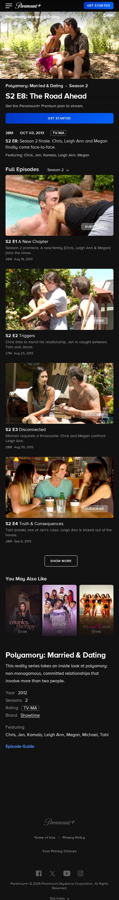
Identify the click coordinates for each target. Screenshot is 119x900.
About (71, 17)
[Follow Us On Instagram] (80, 873)
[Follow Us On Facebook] (39, 873)
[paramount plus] (28, 5)
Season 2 (78, 86)
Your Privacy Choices (59, 851)
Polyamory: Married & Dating (33, 17)
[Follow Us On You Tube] (66, 873)
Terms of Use (45, 837)
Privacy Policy (74, 837)
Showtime (30, 715)
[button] (9, 6)
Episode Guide (20, 746)
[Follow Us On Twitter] (52, 873)
